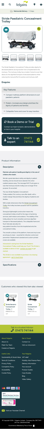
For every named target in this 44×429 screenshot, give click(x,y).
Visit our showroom (28, 345)
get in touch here (17, 257)
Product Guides (27, 370)
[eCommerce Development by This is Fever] (33, 426)
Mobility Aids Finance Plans (31, 360)
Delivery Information (29, 363)
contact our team (26, 249)
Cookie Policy (6, 373)
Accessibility (6, 370)
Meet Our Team (7, 345)
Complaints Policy (8, 367)
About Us (5, 342)
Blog (23, 376)
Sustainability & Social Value (11, 357)
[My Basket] (41, 4)
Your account (26, 367)
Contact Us (26, 342)
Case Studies (26, 373)
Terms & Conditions (8, 360)
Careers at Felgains (8, 348)
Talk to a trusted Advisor (22, 329)
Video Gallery (26, 379)
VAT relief (25, 357)
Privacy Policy (6, 363)
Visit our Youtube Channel (15, 411)
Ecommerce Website (15, 425)
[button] (39, 29)
